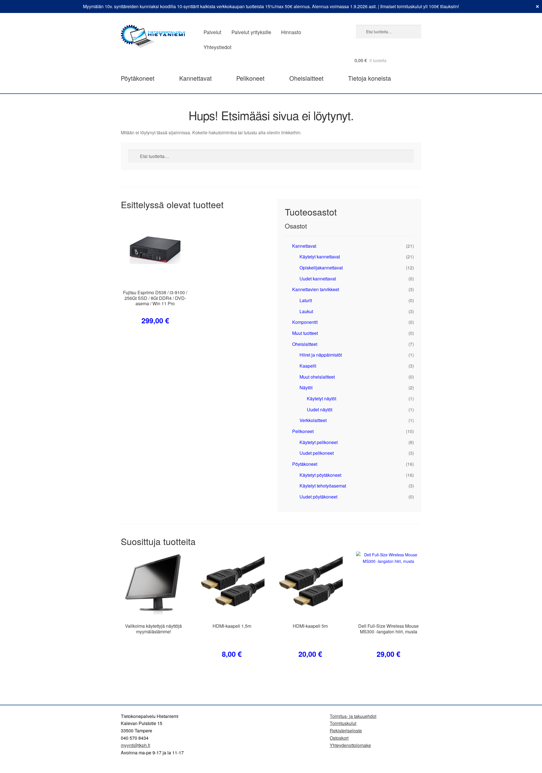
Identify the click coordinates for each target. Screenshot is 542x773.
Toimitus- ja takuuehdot (353, 716)
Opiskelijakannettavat (321, 267)
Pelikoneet (250, 78)
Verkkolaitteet (313, 420)
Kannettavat (195, 78)
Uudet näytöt (319, 409)
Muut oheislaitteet (317, 377)
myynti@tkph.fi (135, 745)
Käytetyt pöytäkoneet (320, 475)
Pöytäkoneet (137, 78)
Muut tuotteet (305, 333)
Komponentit (305, 322)
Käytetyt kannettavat (320, 256)
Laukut (306, 311)
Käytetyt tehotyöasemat (323, 485)
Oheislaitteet (306, 78)
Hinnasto (291, 32)
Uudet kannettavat (318, 278)
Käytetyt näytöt (321, 398)
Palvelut (212, 32)
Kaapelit (308, 366)
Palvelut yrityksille (251, 32)
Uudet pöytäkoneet (318, 496)
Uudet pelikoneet (317, 453)
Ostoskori (339, 738)
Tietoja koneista (369, 78)
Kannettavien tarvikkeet (315, 289)
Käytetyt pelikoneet (319, 442)
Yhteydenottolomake (350, 745)
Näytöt (306, 387)
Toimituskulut (343, 723)
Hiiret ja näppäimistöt (321, 355)
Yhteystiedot (217, 46)
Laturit (306, 300)
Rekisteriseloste (346, 730)
